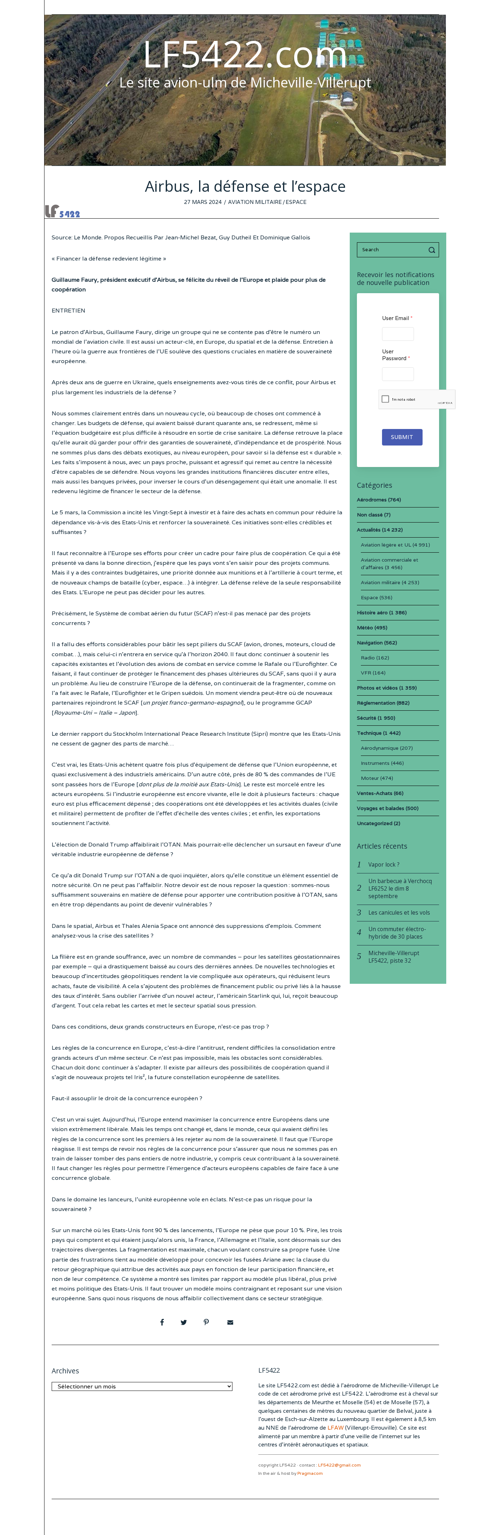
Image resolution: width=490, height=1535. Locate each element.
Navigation (370, 642)
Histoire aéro (372, 612)
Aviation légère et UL (386, 545)
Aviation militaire (255, 202)
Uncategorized (374, 823)
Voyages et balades (380, 808)
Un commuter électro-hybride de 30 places (397, 932)
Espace (296, 202)
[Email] (229, 1322)
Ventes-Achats (374, 793)
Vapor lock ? (384, 864)
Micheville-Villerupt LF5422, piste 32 (393, 956)
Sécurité (366, 718)
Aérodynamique (380, 748)
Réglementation (376, 703)
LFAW (336, 1427)
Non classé (370, 514)
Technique (369, 733)
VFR (366, 672)
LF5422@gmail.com (339, 1465)
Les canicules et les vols (399, 912)
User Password (396, 355)
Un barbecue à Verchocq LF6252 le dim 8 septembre (400, 888)
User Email (397, 318)
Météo (365, 627)
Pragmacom (310, 1473)
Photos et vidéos (377, 688)
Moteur (370, 778)
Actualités (369, 529)
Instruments (375, 763)
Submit (402, 437)
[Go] (433, 249)
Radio (368, 657)
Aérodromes (372, 499)
